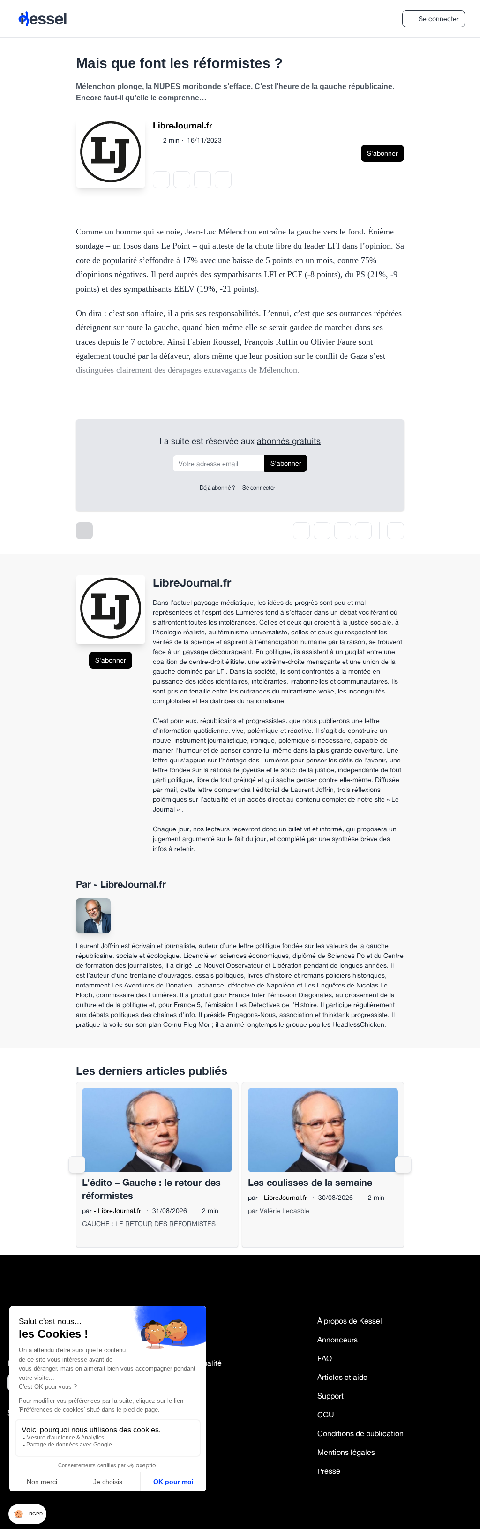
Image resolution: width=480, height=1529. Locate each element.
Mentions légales (346, 1452)
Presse (328, 1471)
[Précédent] (76, 1164)
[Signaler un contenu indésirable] (395, 530)
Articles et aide (342, 1377)
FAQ (324, 1358)
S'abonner (382, 153)
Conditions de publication (360, 1433)
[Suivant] (403, 1164)
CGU (325, 1414)
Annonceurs (337, 1339)
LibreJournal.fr (182, 125)
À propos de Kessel (349, 1321)
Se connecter (439, 19)
